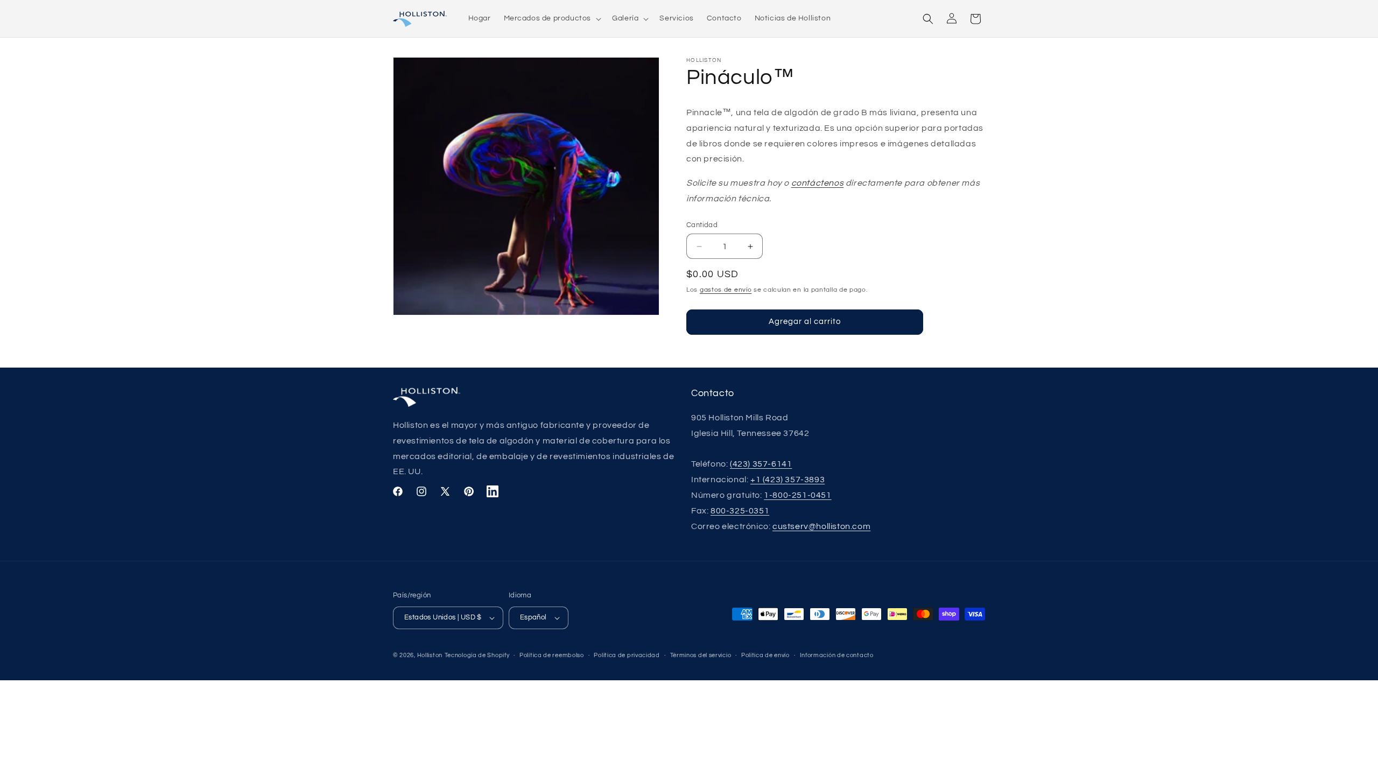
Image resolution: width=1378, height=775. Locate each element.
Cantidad (702, 225)
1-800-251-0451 (797, 495)
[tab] (448, 618)
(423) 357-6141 (761, 464)
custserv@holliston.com (821, 526)
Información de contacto (837, 655)
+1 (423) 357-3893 (787, 479)
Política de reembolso (551, 655)
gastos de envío (726, 289)
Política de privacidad (626, 655)
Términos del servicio (701, 655)
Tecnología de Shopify (477, 655)
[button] (551, 18)
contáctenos (817, 183)
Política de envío (765, 655)
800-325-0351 (740, 510)
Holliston (429, 655)
